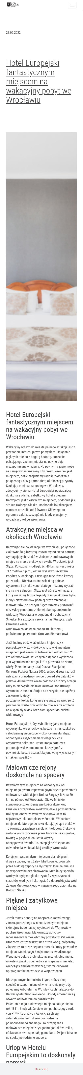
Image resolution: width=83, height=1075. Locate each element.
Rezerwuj (41, 1069)
